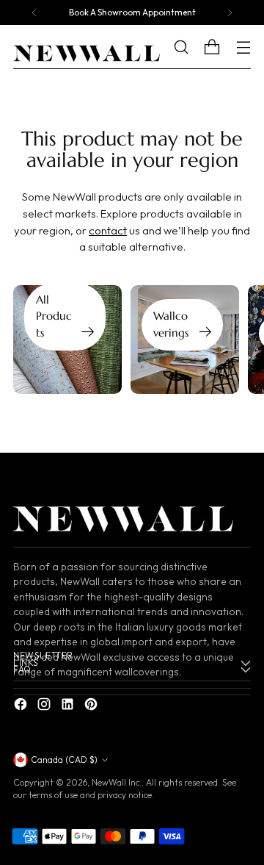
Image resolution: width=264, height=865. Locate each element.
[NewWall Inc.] (86, 53)
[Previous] (34, 12)
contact (108, 230)
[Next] (229, 12)
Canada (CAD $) (64, 759)
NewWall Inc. (117, 782)
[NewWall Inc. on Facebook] (22, 707)
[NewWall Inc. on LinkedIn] (69, 707)
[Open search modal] (192, 47)
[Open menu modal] (243, 47)
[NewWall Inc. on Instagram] (45, 707)
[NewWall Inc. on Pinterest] (92, 707)
